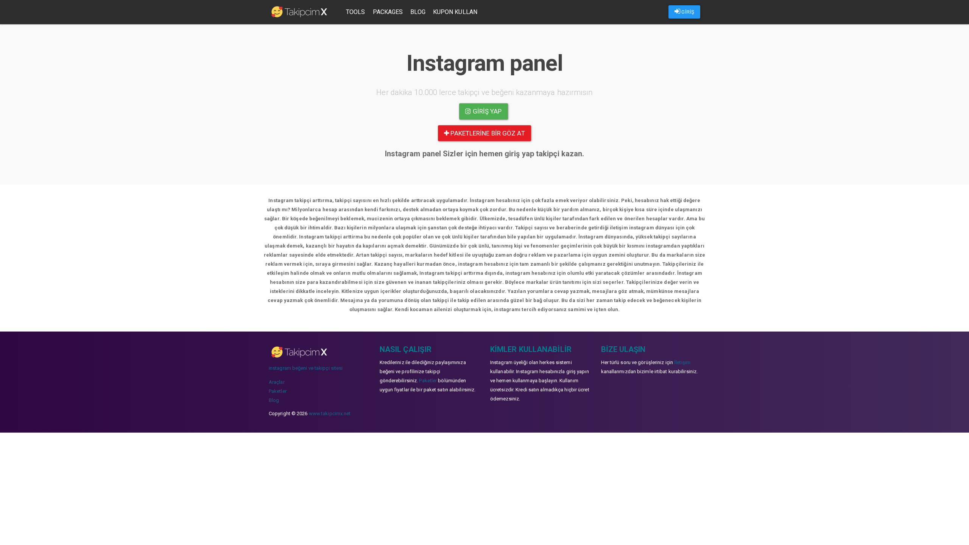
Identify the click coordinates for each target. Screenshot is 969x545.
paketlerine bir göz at (487, 133)
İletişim (682, 362)
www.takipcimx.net (330, 413)
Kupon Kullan (455, 12)
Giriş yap (486, 111)
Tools (355, 12)
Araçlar (277, 382)
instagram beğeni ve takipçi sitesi (306, 368)
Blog (417, 12)
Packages (388, 12)
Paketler (278, 391)
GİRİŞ (687, 12)
